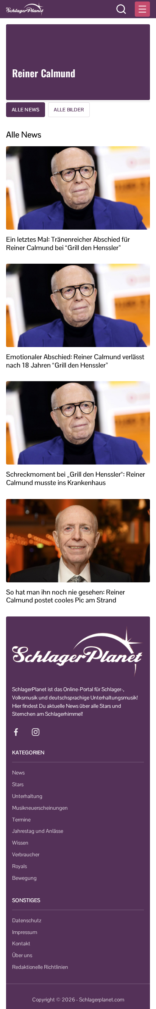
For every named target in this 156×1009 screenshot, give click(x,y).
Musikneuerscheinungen (40, 807)
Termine (21, 819)
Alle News (25, 109)
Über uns (22, 955)
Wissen (20, 842)
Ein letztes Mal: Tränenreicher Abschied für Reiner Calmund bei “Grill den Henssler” (68, 243)
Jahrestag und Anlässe (37, 831)
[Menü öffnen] (142, 9)
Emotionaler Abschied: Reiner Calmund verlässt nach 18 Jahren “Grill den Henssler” (75, 361)
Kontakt (21, 943)
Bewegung (24, 877)
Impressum (24, 932)
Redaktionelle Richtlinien (40, 967)
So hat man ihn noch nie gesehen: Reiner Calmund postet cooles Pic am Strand (65, 596)
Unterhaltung (27, 796)
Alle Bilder (69, 109)
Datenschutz (26, 920)
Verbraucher (25, 854)
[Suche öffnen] (121, 9)
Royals (19, 866)
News (18, 772)
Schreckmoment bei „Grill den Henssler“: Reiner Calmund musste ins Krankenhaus (75, 478)
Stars (17, 784)
